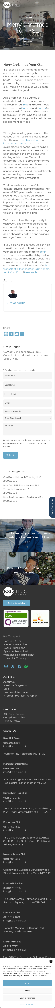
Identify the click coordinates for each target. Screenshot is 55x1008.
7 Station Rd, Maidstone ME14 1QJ (24, 753)
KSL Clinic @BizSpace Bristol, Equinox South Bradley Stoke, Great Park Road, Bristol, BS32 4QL (26, 841)
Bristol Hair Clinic (12, 822)
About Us (9, 682)
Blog (6, 689)
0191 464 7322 (12, 859)
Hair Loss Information (16, 692)
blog (26, 104)
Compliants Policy (14, 717)
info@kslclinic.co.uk (14, 746)
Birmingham (42, 269)
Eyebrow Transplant (15, 651)
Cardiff (14, 272)
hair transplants (30, 140)
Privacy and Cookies (26, 1004)
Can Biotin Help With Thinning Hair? (22, 477)
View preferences (27, 998)
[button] (51, 961)
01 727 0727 (10, 946)
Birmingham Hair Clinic (15, 793)
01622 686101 (11, 743)
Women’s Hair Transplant (18, 655)
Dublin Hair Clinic (12, 941)
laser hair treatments (16, 143)
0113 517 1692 (12, 917)
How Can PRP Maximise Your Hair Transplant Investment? (21, 487)
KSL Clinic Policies (14, 714)
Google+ (26, 108)
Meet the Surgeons (15, 685)
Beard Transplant (14, 648)
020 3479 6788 (12, 888)
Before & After (12, 641)
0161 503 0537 (12, 768)
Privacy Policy (11, 721)
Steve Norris (21, 38)
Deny (27, 990)
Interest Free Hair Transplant (21, 695)
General (27, 17)
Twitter (41, 108)
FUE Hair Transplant (15, 644)
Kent (6, 272)
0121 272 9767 (12, 797)
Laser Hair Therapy (15, 658)
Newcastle (30, 272)
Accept (27, 983)
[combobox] (6, 394)
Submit (10, 455)
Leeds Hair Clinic (12, 912)
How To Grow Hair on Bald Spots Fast (23, 497)
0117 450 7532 (12, 827)
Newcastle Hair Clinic (14, 854)
